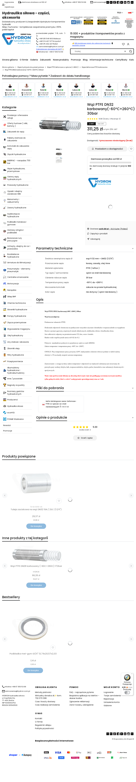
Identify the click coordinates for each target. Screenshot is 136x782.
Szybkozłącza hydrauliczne (13, 215)
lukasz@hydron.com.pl (76, 96)
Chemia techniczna (16, 303)
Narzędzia (11, 290)
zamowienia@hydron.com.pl (51, 46)
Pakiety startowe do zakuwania (16, 139)
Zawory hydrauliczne (16, 207)
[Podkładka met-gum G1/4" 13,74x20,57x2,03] (33, 628)
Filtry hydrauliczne (15, 355)
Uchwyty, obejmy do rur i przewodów (18, 247)
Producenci (12, 399)
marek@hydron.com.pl (60, 96)
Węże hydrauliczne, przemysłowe (30, 67)
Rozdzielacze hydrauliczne (13, 255)
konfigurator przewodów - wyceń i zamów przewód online (129, 23)
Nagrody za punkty (16, 385)
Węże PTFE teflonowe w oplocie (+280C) (62, 67)
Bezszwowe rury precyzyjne (14, 239)
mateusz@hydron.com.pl (10, 96)
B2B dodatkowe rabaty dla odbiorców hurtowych (92, 43)
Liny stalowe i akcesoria (18, 342)
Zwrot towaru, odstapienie (81, 705)
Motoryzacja (13, 283)
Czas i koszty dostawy (45, 701)
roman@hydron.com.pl (109, 96)
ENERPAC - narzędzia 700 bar (18, 161)
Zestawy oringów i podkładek (15, 231)
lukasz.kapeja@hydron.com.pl (92, 96)
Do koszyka (36, 526)
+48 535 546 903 (46, 38)
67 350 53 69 (11, 93)
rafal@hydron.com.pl (43, 96)
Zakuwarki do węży (15, 131)
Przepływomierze (15, 361)
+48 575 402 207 (46, 44)
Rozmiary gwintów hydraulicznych (15, 392)
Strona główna (8, 67)
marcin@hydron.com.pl (126, 96)
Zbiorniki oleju (13, 348)
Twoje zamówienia (112, 695)
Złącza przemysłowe (16, 322)
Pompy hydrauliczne (16, 316)
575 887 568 (94, 95)
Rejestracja (109, 699)
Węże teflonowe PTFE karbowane (94, 67)
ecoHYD (11, 412)
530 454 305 (127, 95)
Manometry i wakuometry (13, 200)
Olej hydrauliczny (15, 335)
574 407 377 (28, 95)
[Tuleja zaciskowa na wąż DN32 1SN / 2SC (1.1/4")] (36, 483)
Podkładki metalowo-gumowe (17, 223)
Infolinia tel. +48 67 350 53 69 (51, 52)
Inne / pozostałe (14, 378)
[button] (130, 51)
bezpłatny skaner (78, 45)
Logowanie (109, 692)
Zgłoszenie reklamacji (79, 701)
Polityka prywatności (44, 728)
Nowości (7, 425)
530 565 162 (77, 95)
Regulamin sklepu (43, 725)
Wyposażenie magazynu (18, 329)
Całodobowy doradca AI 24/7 (49, 49)
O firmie (39, 721)
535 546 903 (11, 95)
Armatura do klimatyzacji (19, 262)
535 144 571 (61, 95)
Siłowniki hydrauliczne (17, 309)
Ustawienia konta (112, 702)
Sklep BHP (11, 296)
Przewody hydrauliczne (17, 185)
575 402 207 (44, 95)
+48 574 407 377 (46, 41)
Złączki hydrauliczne (16, 154)
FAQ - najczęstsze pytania (81, 692)
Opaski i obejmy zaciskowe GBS (14, 192)
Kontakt (38, 718)
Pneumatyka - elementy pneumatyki (18, 270)
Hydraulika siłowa (15, 406)
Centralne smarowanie (18, 277)
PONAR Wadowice (15, 419)
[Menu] (131, 674)
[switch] (127, 692)
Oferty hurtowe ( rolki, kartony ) (17, 124)
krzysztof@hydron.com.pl (27, 96)
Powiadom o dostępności (109, 148)
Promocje (7, 430)
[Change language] (131, 12)
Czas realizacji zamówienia (47, 705)
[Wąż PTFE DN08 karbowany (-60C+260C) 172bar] (36, 554)
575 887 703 (110, 95)
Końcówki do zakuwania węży (18, 147)
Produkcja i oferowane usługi (17, 116)
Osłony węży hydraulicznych (14, 178)
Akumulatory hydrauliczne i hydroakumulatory (15, 370)
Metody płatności (43, 692)
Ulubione (108, 705)
